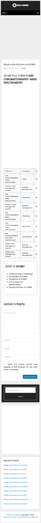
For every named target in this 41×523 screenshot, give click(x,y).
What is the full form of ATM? (16, 465)
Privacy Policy (25, 517)
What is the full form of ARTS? (16, 482)
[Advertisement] (20, 36)
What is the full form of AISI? (15, 469)
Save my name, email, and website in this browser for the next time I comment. (20, 367)
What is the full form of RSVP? (16, 499)
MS (24, 68)
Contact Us (15, 517)
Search (20, 396)
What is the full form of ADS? (15, 504)
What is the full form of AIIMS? (16, 486)
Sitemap (35, 517)
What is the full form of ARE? (15, 478)
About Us (6, 517)
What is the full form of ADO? (16, 491)
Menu (4, 13)
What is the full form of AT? (15, 474)
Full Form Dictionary (13, 515)
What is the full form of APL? (15, 495)
